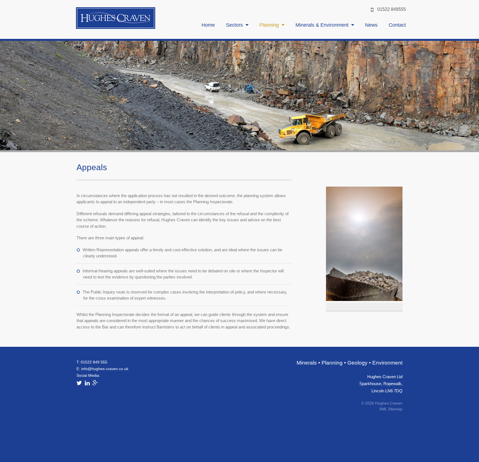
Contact (397, 25)
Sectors (234, 25)
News (371, 25)
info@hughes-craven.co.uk (104, 368)
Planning (269, 25)
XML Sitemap (390, 409)
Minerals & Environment (321, 25)
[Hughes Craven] (115, 27)
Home (208, 25)
